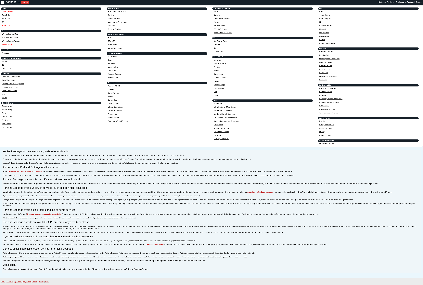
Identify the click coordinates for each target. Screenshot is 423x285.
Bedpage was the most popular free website (44, 214)
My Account (18, 282)
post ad (25, 2)
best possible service (155, 244)
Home (3, 282)
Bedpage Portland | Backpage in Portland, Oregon (400, 2)
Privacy (41, 282)
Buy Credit (27, 282)
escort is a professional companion (260, 192)
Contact (34, 282)
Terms (47, 282)
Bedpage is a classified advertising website (25, 171)
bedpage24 (13, 2)
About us (9, 282)
